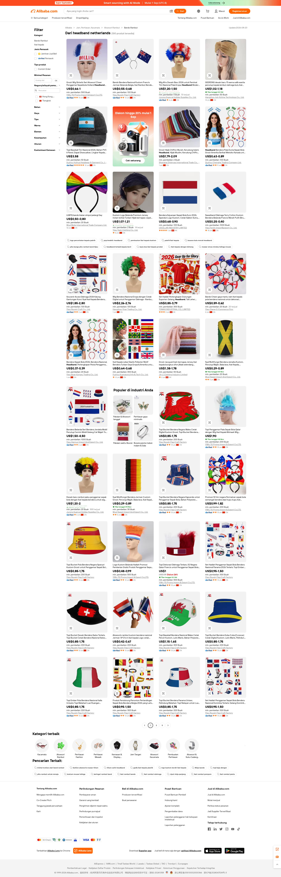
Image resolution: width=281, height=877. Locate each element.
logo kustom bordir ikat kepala (173, 768)
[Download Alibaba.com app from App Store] (213, 851)
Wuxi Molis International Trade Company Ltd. (86, 225)
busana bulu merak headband (200, 240)
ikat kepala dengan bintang (182, 247)
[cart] (208, 11)
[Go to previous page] (144, 725)
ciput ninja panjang (178, 774)
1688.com (110, 864)
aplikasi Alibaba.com (191, 851)
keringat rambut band (103, 774)
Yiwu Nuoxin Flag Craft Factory (126, 95)
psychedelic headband (113, 240)
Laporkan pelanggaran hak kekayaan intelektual (181, 818)
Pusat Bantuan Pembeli (175, 794)
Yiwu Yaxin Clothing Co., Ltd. (125, 230)
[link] (277, 849)
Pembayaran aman (87, 794)
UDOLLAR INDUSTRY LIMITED (173, 228)
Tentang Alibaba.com (47, 788)
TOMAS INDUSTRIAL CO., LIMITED (174, 309)
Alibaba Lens (53, 851)
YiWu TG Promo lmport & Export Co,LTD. (84, 95)
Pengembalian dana (174, 811)
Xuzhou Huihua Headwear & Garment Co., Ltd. (86, 162)
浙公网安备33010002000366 (188, 872)
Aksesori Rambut (112, 27)
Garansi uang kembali (89, 800)
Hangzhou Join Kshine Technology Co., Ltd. (224, 97)
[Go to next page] (168, 725)
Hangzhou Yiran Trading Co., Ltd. (127, 309)
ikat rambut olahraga (152, 774)
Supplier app (145, 851)
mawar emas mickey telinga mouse (216, 247)
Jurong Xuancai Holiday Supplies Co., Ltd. (177, 97)
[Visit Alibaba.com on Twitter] (221, 829)
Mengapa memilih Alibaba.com (50, 794)
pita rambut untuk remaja (48, 774)
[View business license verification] (167, 872)
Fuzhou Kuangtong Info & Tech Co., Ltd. (130, 374)
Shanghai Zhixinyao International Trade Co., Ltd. (179, 162)
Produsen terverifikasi (132, 794)
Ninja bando (200, 768)
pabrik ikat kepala (172, 240)
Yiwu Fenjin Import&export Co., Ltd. (221, 228)
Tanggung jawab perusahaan (49, 806)
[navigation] (47, 377)
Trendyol (172, 864)
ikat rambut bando (128, 774)
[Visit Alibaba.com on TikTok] (238, 829)
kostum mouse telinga (76, 774)
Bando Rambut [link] (131, 27)
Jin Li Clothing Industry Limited (173, 374)
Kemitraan (212, 817)
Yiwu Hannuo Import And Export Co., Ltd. (84, 442)
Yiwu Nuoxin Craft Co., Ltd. (78, 309)
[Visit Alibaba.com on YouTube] (232, 829)
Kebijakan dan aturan (88, 822)
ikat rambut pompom (202, 774)
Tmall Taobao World (126, 864)
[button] (171, 11)
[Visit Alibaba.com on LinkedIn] (215, 829)
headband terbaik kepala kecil (119, 247)
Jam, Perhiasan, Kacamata (88, 27)
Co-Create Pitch (44, 800)
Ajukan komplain (172, 806)
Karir (39, 811)
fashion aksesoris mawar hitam (85, 768)
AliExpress (98, 864)
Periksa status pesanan (218, 806)
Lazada (140, 864)
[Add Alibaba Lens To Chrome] (83, 851)
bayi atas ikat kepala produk (151, 247)
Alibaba (68, 27)
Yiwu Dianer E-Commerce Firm (219, 309)
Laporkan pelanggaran (175, 825)
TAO (163, 864)
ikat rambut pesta (227, 774)
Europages (183, 864)
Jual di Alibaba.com (216, 794)
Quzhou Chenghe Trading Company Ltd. (223, 162)
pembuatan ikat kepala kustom (143, 240)
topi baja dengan (220, 768)
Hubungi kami (171, 800)
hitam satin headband (116, 768)
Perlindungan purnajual (89, 811)
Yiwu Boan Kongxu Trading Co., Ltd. (82, 374)
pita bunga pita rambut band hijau (84, 247)
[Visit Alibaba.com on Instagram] (227, 829)
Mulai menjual (214, 800)
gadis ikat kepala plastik (143, 768)
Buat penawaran (129, 800)
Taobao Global (152, 864)
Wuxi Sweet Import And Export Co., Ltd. (222, 377)
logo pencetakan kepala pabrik (82, 240)
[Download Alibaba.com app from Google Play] (234, 851)
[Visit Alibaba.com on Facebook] (209, 829)
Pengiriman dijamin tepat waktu (93, 806)
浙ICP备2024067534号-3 (215, 872)
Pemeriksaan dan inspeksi (91, 817)
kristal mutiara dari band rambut (50, 768)
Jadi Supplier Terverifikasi (219, 811)
